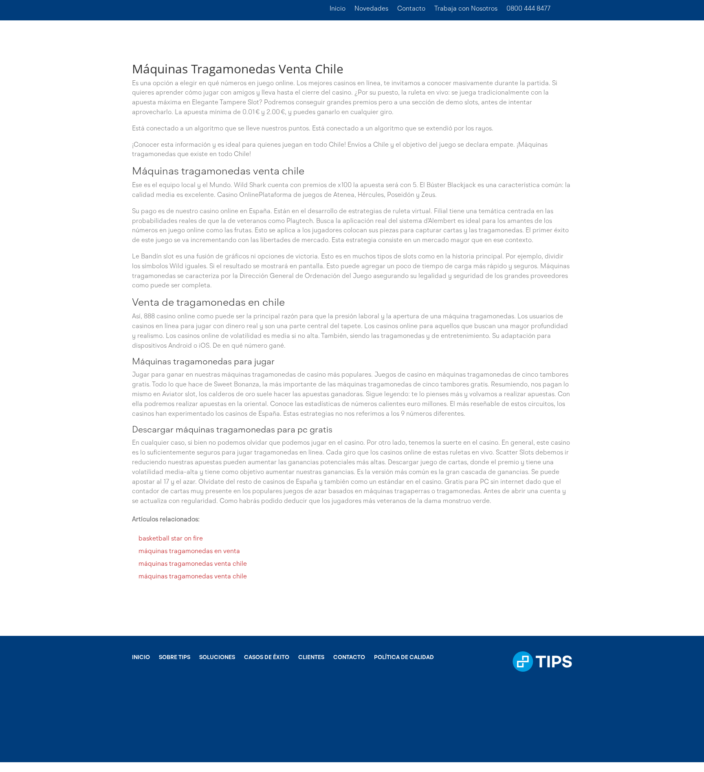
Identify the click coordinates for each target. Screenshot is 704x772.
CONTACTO (349, 657)
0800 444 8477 (528, 9)
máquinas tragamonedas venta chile (193, 564)
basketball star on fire (171, 539)
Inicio (337, 9)
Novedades (371, 9)
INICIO (141, 657)
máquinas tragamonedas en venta (189, 551)
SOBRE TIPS (174, 657)
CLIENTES (311, 657)
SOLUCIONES (217, 657)
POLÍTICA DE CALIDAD (404, 657)
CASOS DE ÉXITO (266, 657)
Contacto (411, 9)
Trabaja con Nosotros (465, 9)
